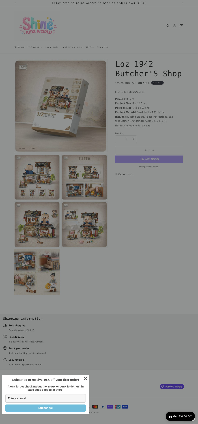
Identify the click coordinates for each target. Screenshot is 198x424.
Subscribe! (45, 407)
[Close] (85, 378)
